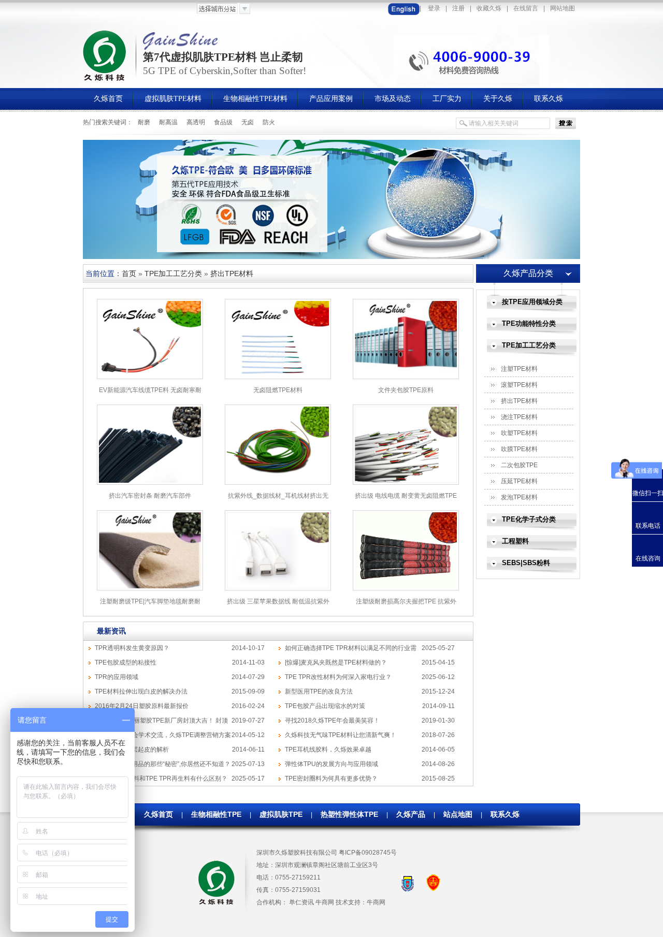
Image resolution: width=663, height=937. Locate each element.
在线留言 (525, 8)
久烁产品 (410, 814)
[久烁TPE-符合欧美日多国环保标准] (331, 257)
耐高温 (168, 122)
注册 (458, 8)
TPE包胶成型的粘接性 (125, 662)
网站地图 (562, 8)
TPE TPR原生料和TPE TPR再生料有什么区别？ (161, 778)
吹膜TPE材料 (519, 449)
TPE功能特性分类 (529, 323)
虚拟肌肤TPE (281, 814)
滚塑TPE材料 (519, 384)
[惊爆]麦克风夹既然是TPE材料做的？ (336, 662)
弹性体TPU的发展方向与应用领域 (331, 764)
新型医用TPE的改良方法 (319, 691)
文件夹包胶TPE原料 (406, 390)
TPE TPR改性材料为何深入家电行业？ (338, 677)
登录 (434, 8)
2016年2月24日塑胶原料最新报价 (142, 706)
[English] (404, 8)
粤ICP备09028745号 (368, 852)
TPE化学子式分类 (529, 519)
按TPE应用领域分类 (532, 302)
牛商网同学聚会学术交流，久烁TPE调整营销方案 (163, 735)
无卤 (247, 122)
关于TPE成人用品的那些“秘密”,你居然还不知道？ (162, 764)
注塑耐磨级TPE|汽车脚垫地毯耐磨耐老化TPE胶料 (150, 605)
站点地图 (457, 814)
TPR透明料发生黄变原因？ (132, 648)
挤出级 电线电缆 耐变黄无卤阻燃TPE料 (406, 499)
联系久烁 (505, 814)
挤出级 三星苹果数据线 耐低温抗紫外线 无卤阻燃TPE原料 (278, 605)
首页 (129, 273)
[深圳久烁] (105, 79)
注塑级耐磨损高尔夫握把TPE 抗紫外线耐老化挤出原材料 (406, 605)
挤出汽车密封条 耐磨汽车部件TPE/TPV (150, 499)
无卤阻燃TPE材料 (277, 390)
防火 (269, 122)
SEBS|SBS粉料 (526, 563)
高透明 (195, 122)
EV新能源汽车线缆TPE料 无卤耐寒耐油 (150, 393)
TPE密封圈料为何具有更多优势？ (331, 778)
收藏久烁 (489, 8)
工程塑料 (515, 541)
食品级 (223, 122)
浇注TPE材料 (519, 417)
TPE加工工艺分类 (173, 273)
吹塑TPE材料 (519, 433)
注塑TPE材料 (519, 368)
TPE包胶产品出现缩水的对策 (325, 706)
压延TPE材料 (519, 481)
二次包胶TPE (519, 465)
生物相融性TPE (216, 814)
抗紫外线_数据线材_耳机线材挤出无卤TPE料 (278, 499)
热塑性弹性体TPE (349, 814)
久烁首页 (158, 814)
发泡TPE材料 (519, 497)
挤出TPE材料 (231, 273)
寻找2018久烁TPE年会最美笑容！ (332, 720)
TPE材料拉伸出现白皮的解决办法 (141, 691)
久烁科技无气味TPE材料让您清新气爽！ (340, 735)
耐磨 (144, 122)
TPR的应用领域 (116, 677)
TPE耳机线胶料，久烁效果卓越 (328, 749)
